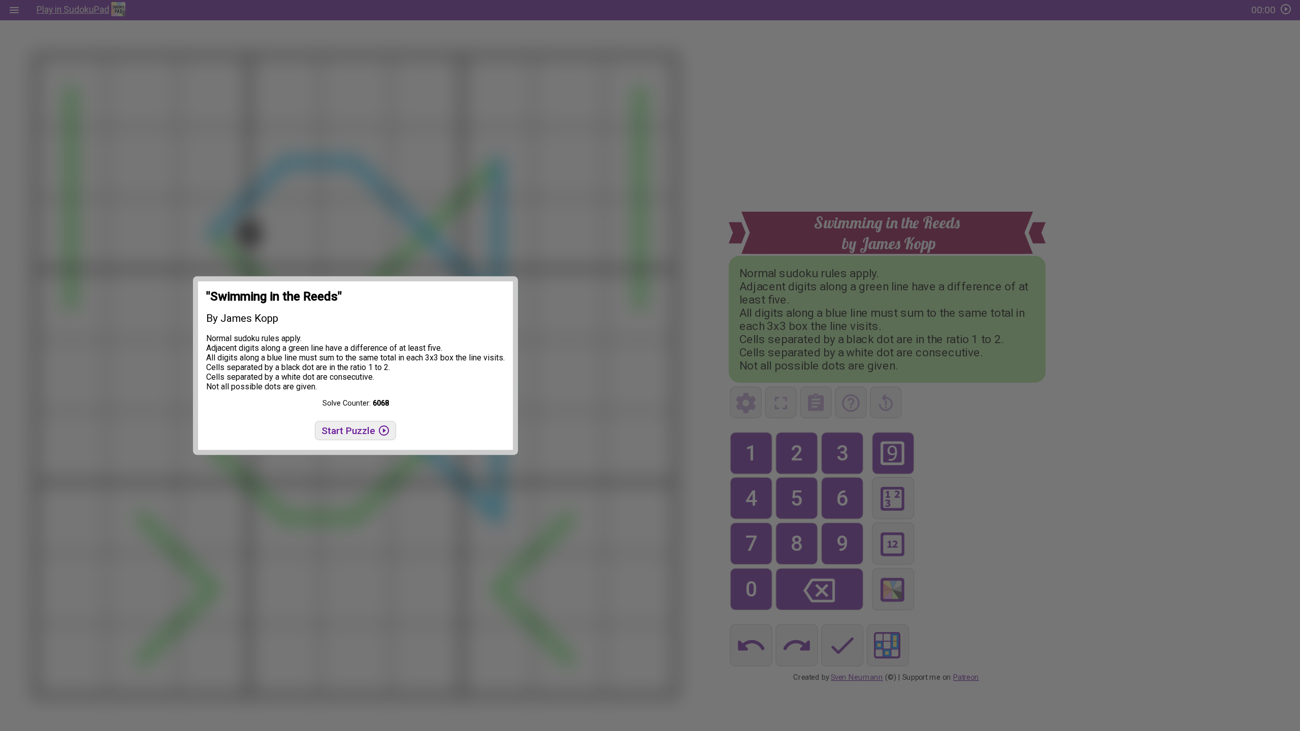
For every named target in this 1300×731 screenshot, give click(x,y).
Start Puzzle (349, 431)
